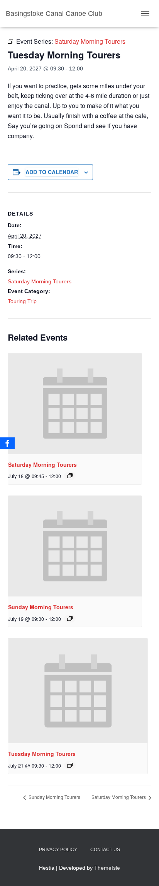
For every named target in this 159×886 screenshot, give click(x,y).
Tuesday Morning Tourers (42, 753)
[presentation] (75, 403)
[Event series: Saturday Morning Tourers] (70, 475)
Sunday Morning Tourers (40, 607)
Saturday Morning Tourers (39, 281)
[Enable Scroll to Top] (144, 870)
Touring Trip (22, 301)
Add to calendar (51, 172)
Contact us (105, 849)
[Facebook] (7, 443)
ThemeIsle (107, 868)
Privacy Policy (58, 849)
